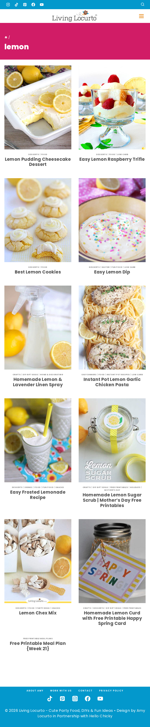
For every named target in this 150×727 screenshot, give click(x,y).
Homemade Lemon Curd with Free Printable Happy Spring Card (112, 618)
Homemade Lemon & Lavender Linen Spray (38, 382)
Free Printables (119, 487)
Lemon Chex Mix (38, 613)
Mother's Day (112, 490)
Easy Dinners (89, 374)
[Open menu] (141, 16)
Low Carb (122, 154)
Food (44, 154)
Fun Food (116, 267)
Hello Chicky (100, 716)
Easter (106, 267)
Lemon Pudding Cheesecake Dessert (38, 162)
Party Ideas (43, 608)
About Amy (35, 690)
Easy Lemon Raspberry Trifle (112, 159)
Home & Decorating (51, 374)
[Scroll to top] (139, 710)
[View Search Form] (143, 5)
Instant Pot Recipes (118, 374)
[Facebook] (33, 4)
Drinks (28, 487)
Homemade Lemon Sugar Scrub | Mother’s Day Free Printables (112, 500)
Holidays (135, 487)
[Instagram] (8, 4)
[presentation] (37, 107)
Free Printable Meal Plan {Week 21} (38, 646)
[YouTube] (41, 4)
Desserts (33, 154)
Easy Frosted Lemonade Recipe (37, 494)
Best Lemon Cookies (38, 272)
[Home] (6, 37)
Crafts (17, 374)
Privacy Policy (111, 690)
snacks (59, 487)
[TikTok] (16, 4)
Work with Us (61, 690)
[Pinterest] (25, 4)
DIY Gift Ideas (30, 374)
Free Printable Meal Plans (38, 638)
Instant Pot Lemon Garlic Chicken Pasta (112, 382)
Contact (85, 690)
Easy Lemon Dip (112, 272)
